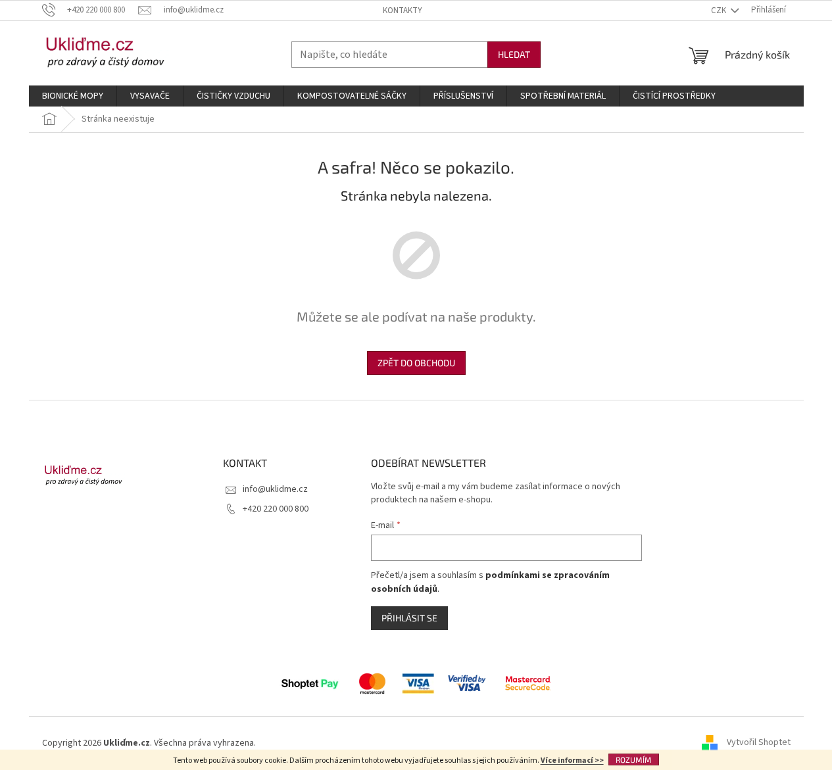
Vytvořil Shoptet (759, 743)
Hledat (514, 54)
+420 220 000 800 (275, 509)
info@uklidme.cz (275, 489)
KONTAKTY (402, 10)
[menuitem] (72, 96)
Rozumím (634, 759)
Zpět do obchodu (416, 362)
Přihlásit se (409, 617)
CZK (719, 10)
